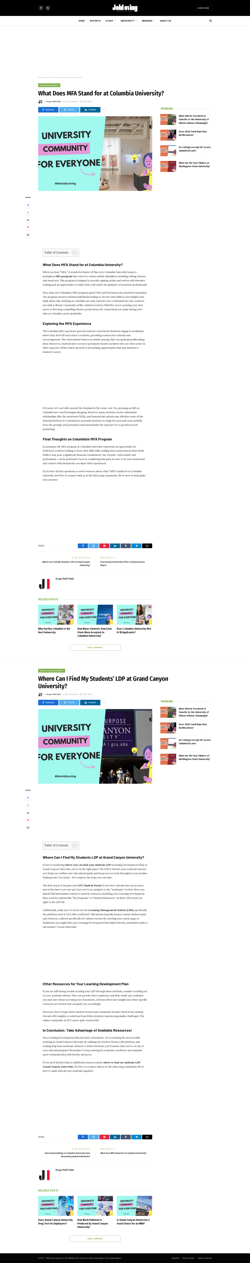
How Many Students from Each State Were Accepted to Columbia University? (94, 632)
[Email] (28, 235)
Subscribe (203, 8)
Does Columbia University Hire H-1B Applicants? (134, 630)
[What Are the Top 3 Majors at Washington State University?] (168, 166)
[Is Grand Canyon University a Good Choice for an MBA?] (134, 1206)
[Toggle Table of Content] (73, 252)
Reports (95, 20)
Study (109, 20)
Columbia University (49, 85)
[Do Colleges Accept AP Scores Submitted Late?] (168, 150)
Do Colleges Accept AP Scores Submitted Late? (195, 149)
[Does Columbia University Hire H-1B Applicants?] (134, 615)
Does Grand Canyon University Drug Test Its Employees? (55, 1221)
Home (82, 20)
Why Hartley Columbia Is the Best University (54, 630)
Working (147, 20)
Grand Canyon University (52, 671)
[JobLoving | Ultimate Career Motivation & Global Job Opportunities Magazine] (125, 8)
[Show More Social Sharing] (104, 109)
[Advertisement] (125, 51)
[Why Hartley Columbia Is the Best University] (56, 615)
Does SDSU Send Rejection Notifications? (193, 133)
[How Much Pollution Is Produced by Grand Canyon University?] (95, 1206)
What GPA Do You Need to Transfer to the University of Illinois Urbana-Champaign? (194, 119)
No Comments (72, 101)
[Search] (210, 21)
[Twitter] (28, 212)
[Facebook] (28, 205)
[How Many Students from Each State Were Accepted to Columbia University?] (95, 615)
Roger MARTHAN (54, 101)
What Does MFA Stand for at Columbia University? (123, 1153)
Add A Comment (95, 647)
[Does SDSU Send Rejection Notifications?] (168, 135)
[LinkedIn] (28, 220)
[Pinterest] (28, 227)
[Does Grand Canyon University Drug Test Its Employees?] (56, 1206)
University (127, 20)
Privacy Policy (188, 1258)
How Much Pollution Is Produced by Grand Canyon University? (92, 1223)
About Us (165, 20)
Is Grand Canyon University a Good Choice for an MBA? (133, 1221)
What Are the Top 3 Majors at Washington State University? (194, 164)
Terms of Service (205, 1258)
